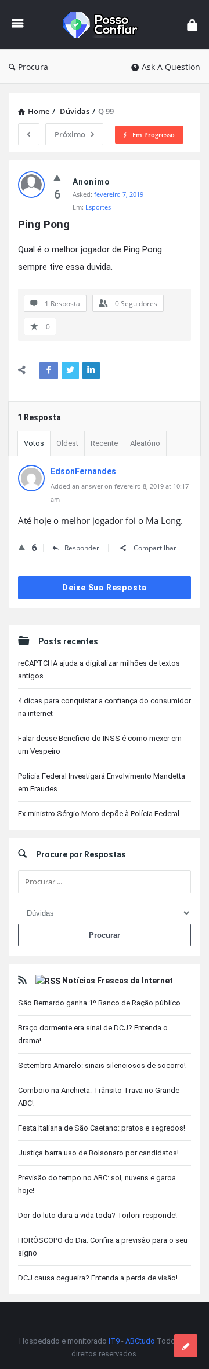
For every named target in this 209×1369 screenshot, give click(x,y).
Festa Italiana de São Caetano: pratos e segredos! (101, 1128)
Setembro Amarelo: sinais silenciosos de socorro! (102, 1065)
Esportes (98, 207)
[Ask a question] (185, 1345)
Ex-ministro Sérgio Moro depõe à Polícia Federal (98, 813)
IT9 (114, 1341)
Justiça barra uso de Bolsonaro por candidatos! (98, 1152)
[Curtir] (57, 177)
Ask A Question (171, 66)
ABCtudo (140, 1341)
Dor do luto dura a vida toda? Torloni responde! (97, 1215)
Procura (33, 66)
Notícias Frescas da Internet (117, 980)
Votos (34, 443)
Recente (104, 443)
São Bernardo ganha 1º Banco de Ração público (99, 1003)
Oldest (67, 443)
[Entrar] (192, 24)
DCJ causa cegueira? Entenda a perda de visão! (98, 1277)
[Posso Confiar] (105, 24)
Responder (81, 548)
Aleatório (145, 443)
